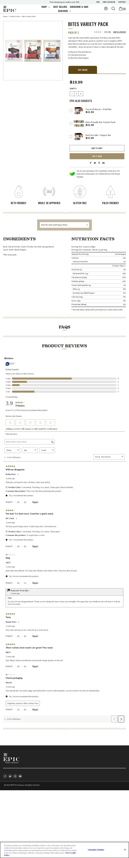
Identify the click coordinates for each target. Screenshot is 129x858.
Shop (44, 6)
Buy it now (97, 156)
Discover (63, 11)
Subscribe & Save (79, 6)
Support (122, 2)
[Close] (125, 849)
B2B (98, 2)
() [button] (124, 9)
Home (5, 16)
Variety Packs (15, 16)
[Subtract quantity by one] (72, 93)
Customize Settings (96, 850)
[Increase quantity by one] (81, 93)
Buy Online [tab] (83, 69)
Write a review (119, 32)
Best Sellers (60, 6)
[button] (113, 8)
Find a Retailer (109, 2)
